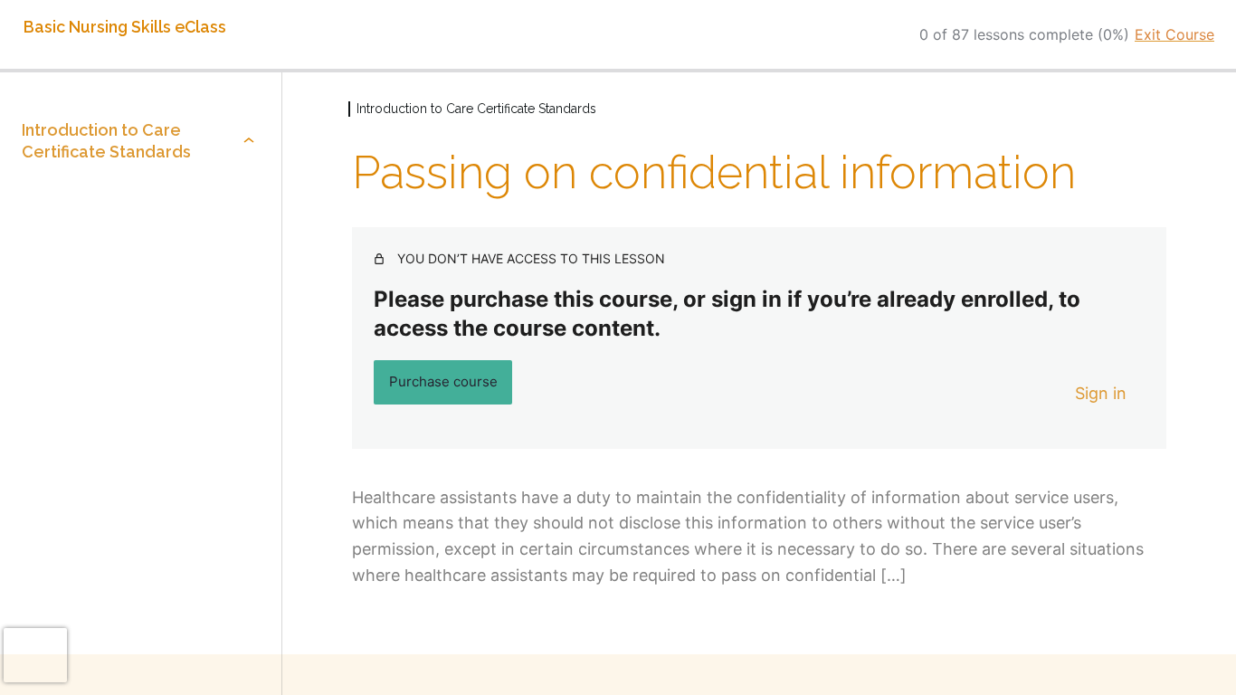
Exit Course (1174, 34)
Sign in (1101, 393)
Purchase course (443, 381)
